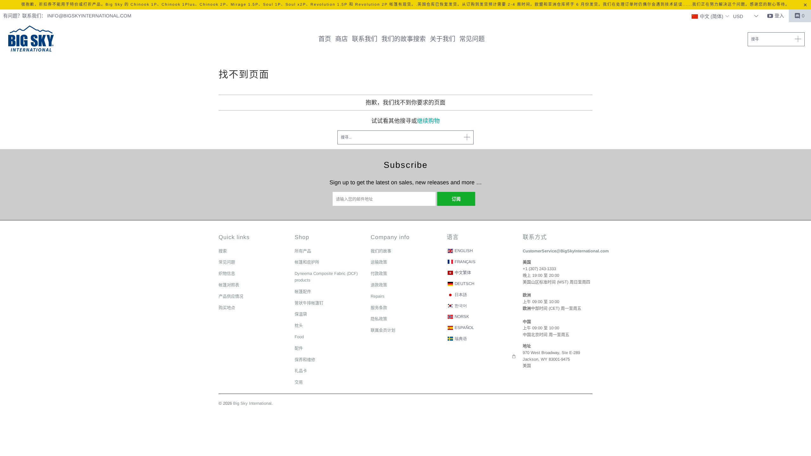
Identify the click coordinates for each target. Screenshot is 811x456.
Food (299, 336)
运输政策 (379, 262)
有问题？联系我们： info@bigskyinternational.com (67, 15)
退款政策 (379, 284)
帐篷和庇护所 (307, 262)
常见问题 (227, 262)
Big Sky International (252, 403)
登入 (779, 15)
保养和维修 (305, 359)
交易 (299, 382)
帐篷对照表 (229, 284)
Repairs (378, 296)
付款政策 (379, 273)
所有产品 (303, 251)
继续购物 (428, 121)
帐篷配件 (303, 291)
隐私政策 (379, 318)
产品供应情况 (231, 296)
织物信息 (227, 273)
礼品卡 (301, 370)
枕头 (299, 325)
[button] (710, 16)
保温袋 (301, 314)
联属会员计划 (383, 330)
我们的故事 (381, 251)
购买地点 (227, 307)
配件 (299, 348)
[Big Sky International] (30, 39)
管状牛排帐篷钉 (309, 303)
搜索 (223, 251)
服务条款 (379, 307)
